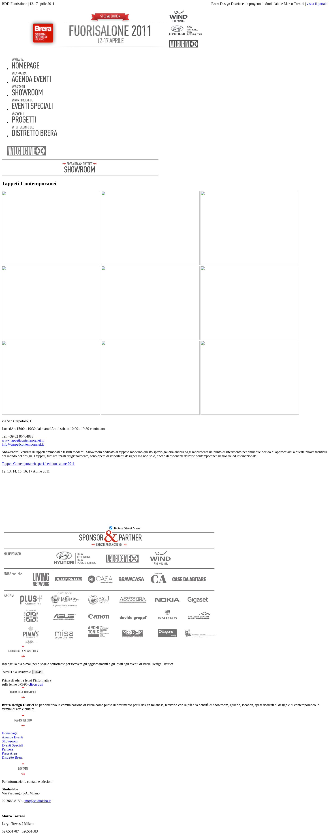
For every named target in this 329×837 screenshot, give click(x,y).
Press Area (9, 753)
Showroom (9, 741)
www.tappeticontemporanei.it (22, 440)
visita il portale (317, 4)
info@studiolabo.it (37, 801)
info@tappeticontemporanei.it (23, 444)
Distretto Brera (12, 757)
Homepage (9, 733)
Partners (7, 749)
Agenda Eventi (12, 737)
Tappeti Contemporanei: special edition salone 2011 (38, 464)
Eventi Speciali (12, 745)
